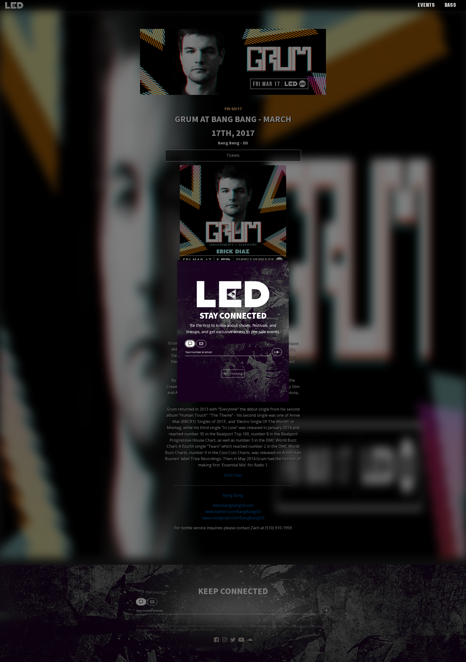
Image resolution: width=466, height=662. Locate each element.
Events (426, 5)
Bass (450, 5)
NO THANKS (233, 373)
